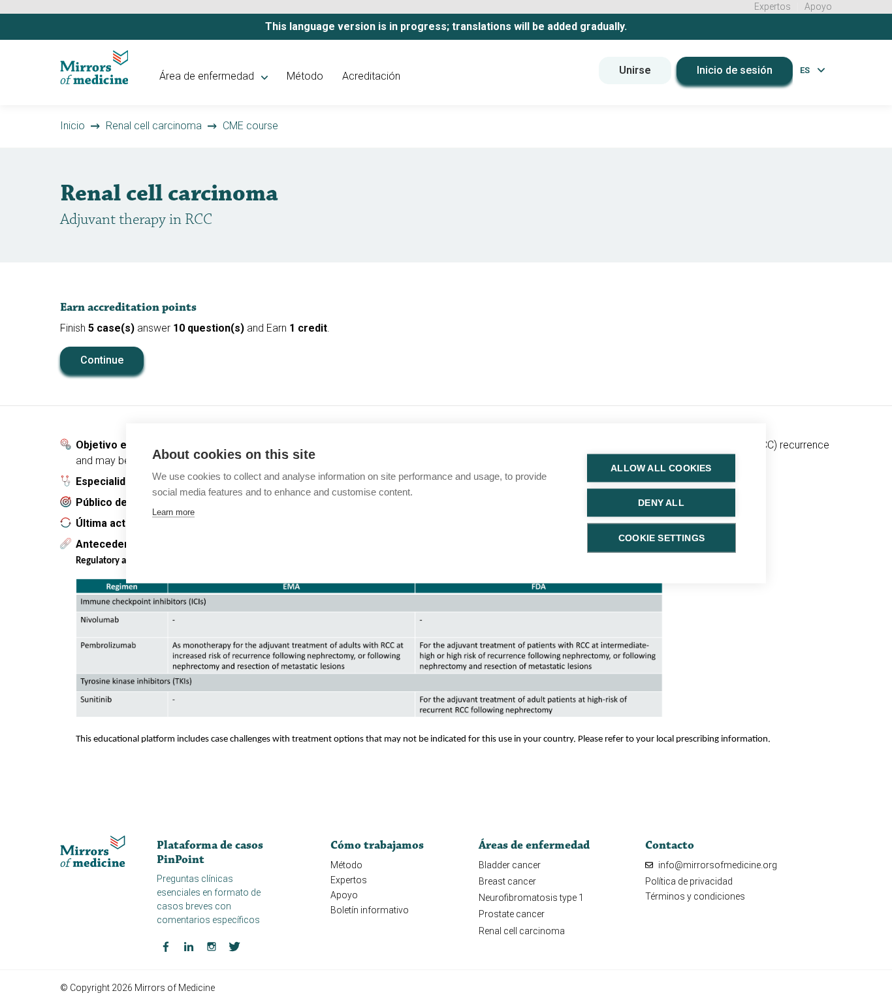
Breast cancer (507, 881)
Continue (101, 360)
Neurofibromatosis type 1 (531, 897)
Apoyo (818, 6)
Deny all (661, 502)
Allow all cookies (661, 468)
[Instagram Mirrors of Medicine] (211, 946)
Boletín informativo (369, 910)
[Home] (94, 67)
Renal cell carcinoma (154, 125)
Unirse (635, 70)
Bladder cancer (510, 865)
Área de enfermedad (208, 76)
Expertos (772, 6)
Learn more (173, 511)
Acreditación (371, 76)
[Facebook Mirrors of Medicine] (166, 946)
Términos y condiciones (695, 896)
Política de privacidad (689, 881)
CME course (250, 125)
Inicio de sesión (735, 70)
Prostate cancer (512, 914)
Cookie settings (661, 537)
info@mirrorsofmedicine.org (716, 865)
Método (305, 76)
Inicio (72, 125)
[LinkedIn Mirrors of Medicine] (189, 946)
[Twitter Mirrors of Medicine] (234, 946)
